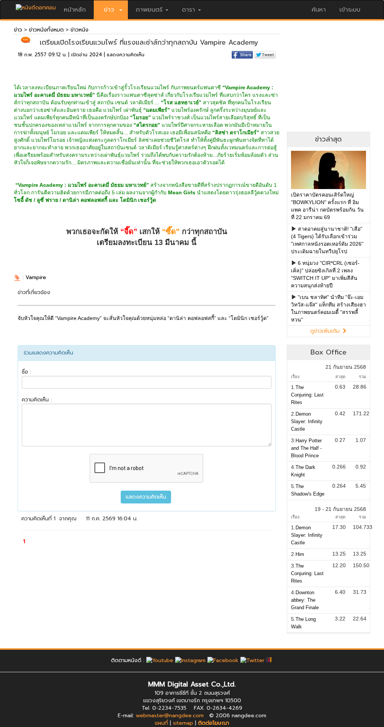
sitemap (183, 723)
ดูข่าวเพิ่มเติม (326, 331)
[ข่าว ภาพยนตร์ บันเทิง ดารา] (36, 6)
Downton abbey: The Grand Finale (305, 600)
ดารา (188, 9)
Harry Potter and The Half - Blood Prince (306, 448)
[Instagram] (190, 660)
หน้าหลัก (75, 9)
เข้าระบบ (350, 9)
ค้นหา (319, 9)
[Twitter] (252, 660)
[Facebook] (222, 660)
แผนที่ (161, 723)
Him (300, 554)
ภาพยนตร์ (149, 9)
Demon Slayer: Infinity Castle (306, 421)
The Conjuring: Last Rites (307, 395)
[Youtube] (159, 660)
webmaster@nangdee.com (170, 715)
